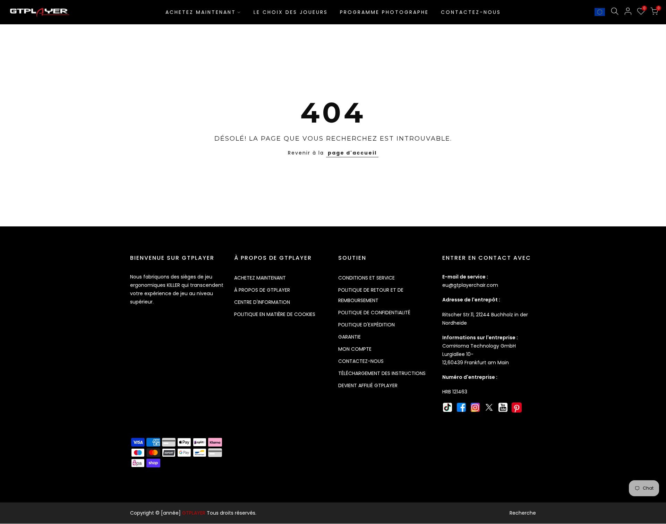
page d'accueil (352, 152)
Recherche (523, 512)
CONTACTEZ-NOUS (471, 12)
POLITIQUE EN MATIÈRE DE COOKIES (274, 314)
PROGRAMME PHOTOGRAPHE (384, 12)
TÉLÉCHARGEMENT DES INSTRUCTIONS (382, 373)
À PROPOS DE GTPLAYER (262, 289)
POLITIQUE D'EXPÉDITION (366, 324)
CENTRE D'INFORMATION (262, 302)
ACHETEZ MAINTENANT (200, 12)
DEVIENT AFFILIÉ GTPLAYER (368, 385)
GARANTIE (349, 336)
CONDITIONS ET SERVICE (366, 277)
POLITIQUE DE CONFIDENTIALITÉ (374, 312)
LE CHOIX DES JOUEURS (291, 12)
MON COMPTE (355, 349)
